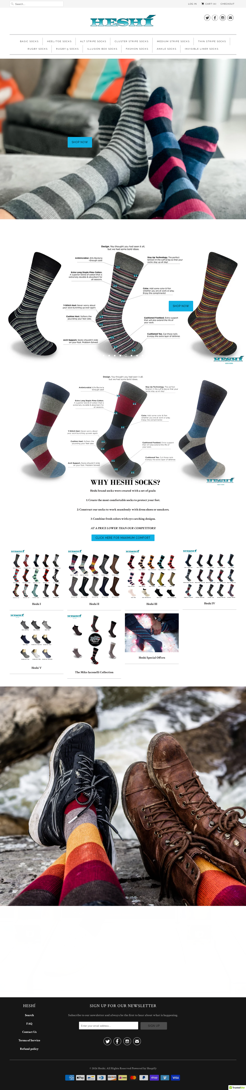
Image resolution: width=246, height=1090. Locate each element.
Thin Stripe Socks (212, 41)
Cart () (210, 4)
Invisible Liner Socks (202, 49)
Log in (192, 4)
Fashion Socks (137, 49)
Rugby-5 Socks (67, 49)
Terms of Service (29, 1040)
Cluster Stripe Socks (132, 41)
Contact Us (29, 1032)
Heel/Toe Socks (59, 41)
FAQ (29, 1024)
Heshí (101, 1068)
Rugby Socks (38, 49)
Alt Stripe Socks (93, 41)
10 (148, 355)
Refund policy (29, 1049)
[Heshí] (123, 21)
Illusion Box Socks (102, 49)
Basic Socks (29, 41)
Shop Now (65, 148)
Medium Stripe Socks (173, 41)
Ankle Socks (166, 49)
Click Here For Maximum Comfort (123, 537)
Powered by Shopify (144, 1068)
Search (29, 1015)
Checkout (227, 4)
